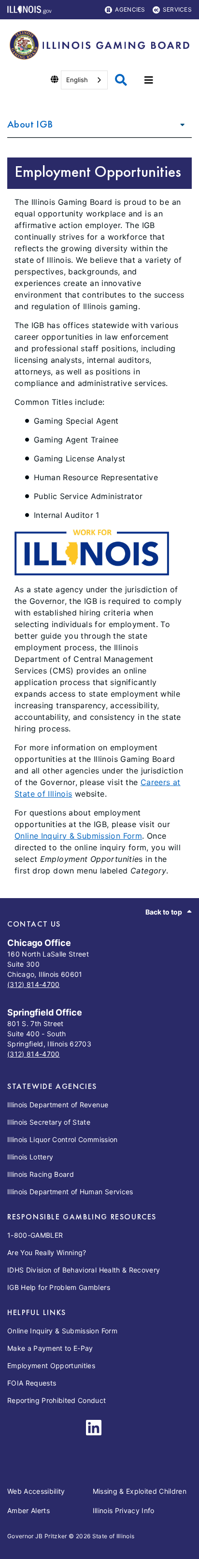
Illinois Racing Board (40, 1174)
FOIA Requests (31, 1383)
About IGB (30, 123)
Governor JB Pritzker (37, 1536)
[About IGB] (180, 124)
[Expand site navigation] (149, 80)
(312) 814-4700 (33, 984)
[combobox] (84, 80)
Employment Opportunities (51, 1365)
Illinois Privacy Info (124, 1510)
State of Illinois (113, 1536)
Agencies (130, 9)
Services (177, 9)
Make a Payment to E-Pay (50, 1348)
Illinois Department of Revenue (57, 1105)
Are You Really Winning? (46, 1252)
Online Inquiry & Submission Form (78, 836)
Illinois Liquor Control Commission (62, 1139)
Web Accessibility (36, 1491)
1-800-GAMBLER (35, 1235)
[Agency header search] (121, 80)
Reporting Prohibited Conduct (56, 1400)
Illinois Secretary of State (48, 1122)
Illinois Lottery (30, 1157)
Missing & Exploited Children (140, 1491)
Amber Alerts (28, 1510)
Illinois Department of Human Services (70, 1191)
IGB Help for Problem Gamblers (58, 1287)
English (77, 80)
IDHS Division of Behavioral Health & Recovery (83, 1270)
